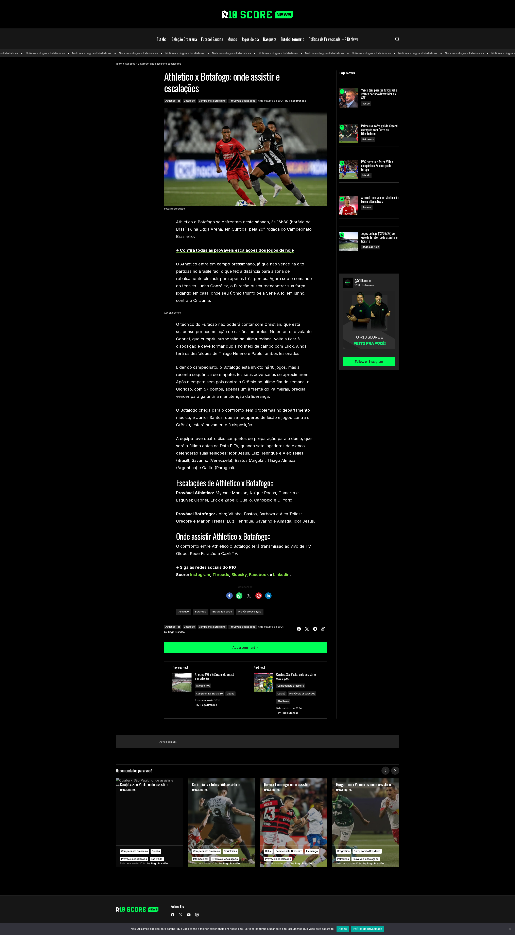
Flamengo (312, 851)
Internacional (200, 858)
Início (119, 63)
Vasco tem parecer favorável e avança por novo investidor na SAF (379, 94)
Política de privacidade (367, 928)
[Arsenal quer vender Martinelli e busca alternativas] (348, 205)
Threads (220, 574)
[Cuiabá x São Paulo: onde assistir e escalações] (149, 823)
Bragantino (343, 851)
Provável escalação (249, 611)
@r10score (363, 280)
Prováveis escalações (242, 100)
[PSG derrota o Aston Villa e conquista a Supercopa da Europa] (348, 169)
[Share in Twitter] (307, 629)
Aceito (343, 928)
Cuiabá (281, 693)
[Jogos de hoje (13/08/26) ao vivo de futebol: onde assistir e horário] (348, 241)
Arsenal (366, 207)
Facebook (259, 574)
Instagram (200, 574)
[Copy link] (323, 629)
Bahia (268, 851)
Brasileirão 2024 (222, 611)
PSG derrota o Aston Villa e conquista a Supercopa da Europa (377, 166)
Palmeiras (368, 139)
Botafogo (189, 100)
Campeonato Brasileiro (212, 100)
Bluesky (239, 574)
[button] (397, 39)
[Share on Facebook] (299, 629)
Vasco (366, 103)
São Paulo (283, 701)
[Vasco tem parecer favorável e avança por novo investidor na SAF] (348, 98)
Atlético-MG (203, 685)
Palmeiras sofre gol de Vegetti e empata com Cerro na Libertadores (379, 130)
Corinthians (230, 851)
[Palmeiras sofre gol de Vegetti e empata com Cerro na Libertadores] (348, 133)
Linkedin (281, 574)
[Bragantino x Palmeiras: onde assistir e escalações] (365, 823)
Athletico (183, 611)
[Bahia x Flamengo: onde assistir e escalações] (293, 823)
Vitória (230, 693)
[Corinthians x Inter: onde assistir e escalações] (221, 823)
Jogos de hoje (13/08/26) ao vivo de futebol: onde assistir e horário (379, 237)
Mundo (366, 175)
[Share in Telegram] (315, 629)
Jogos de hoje (370, 246)
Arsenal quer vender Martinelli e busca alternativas (380, 199)
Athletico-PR (172, 100)
